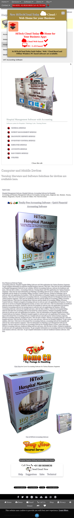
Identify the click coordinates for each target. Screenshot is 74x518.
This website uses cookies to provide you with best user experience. (37, 512)
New (13, 14)
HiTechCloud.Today (28, 14)
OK (37, 515)
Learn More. (64, 510)
